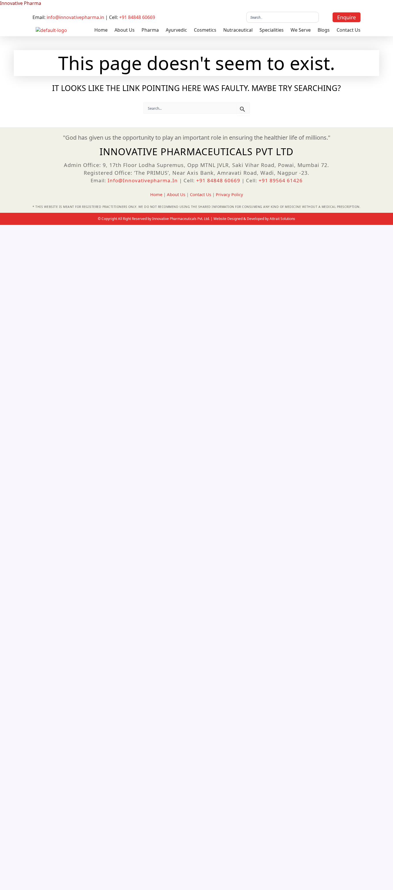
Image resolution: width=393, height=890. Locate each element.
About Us (125, 30)
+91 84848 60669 (137, 17)
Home (101, 30)
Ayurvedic (176, 30)
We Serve (301, 30)
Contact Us (348, 30)
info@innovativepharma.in (75, 17)
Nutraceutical (238, 30)
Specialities (272, 30)
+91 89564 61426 (281, 180)
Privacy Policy (229, 194)
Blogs (324, 30)
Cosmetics (205, 30)
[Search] (312, 17)
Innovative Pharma (20, 3)
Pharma (150, 30)
